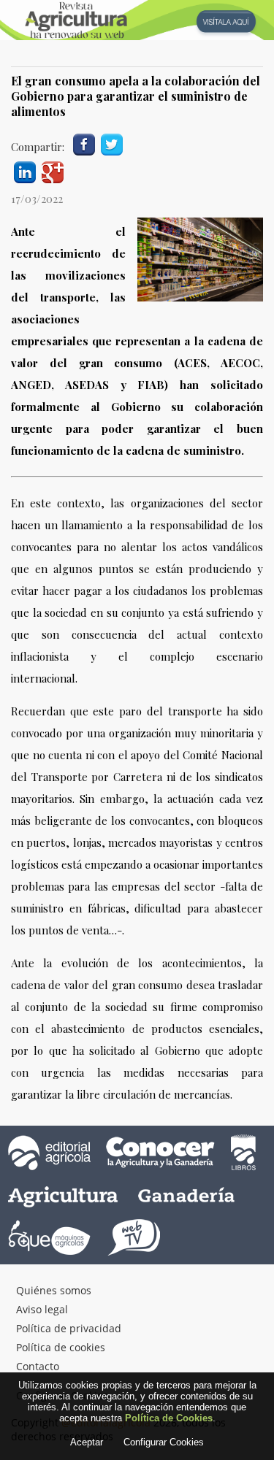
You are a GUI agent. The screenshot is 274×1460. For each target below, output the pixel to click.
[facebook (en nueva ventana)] (84, 142)
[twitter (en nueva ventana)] (112, 142)
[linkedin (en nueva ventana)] (25, 170)
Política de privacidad (68, 1328)
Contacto (37, 1366)
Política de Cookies (169, 1418)
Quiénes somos (53, 1290)
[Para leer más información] (137, 20)
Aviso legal (42, 1309)
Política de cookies (60, 1347)
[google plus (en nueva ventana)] (53, 170)
